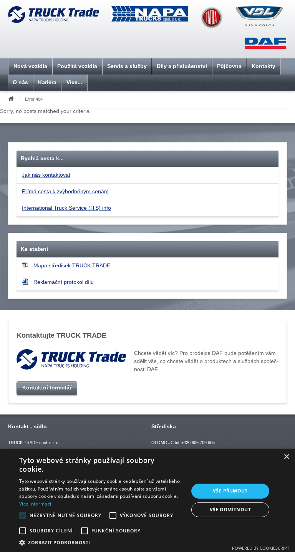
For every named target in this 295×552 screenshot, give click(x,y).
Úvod (10, 98)
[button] (101, 542)
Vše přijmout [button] (230, 490)
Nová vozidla (30, 66)
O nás (20, 82)
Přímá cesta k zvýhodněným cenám (65, 191)
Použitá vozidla (77, 66)
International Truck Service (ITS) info (66, 208)
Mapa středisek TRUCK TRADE (71, 265)
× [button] (286, 457)
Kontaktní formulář (46, 388)
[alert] (147, 500)
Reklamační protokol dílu (63, 282)
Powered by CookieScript (260, 548)
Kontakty (263, 66)
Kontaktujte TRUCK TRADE (61, 335)
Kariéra (47, 82)
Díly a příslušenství (182, 66)
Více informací (35, 504)
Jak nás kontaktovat (46, 175)
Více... (74, 82)
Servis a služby (127, 66)
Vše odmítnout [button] (230, 509)
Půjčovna (229, 66)
